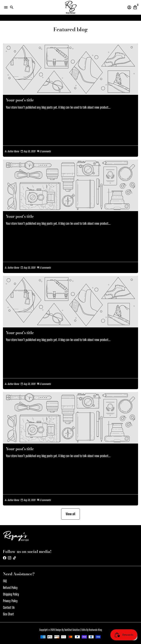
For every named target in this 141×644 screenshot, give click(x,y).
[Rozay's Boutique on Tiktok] (14, 558)
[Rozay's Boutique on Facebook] (4, 558)
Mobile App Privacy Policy (75, 17)
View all (70, 514)
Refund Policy (10, 588)
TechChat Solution (72, 629)
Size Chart (8, 614)
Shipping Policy (11, 594)
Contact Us (9, 607)
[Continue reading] (70, 69)
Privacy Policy (10, 601)
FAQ (5, 581)
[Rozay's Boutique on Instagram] (9, 558)
